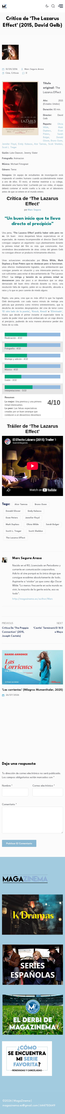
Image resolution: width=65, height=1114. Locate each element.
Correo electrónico (43, 786)
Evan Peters (12, 518)
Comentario (9, 804)
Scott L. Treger (9, 147)
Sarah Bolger (52, 524)
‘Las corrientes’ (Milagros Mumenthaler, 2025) (32, 689)
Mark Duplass (12, 524)
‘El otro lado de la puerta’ (16, 311)
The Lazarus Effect (15, 538)
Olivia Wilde (32, 524)
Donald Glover (13, 511)
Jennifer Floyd (9, 144)
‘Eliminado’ (56, 311)
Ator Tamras (40, 144)
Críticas (15, 73)
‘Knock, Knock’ (39, 311)
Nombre (7, 786)
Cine (8, 73)
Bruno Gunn (56, 140)
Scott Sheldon (55, 144)
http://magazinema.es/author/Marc (32, 599)
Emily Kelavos (25, 144)
